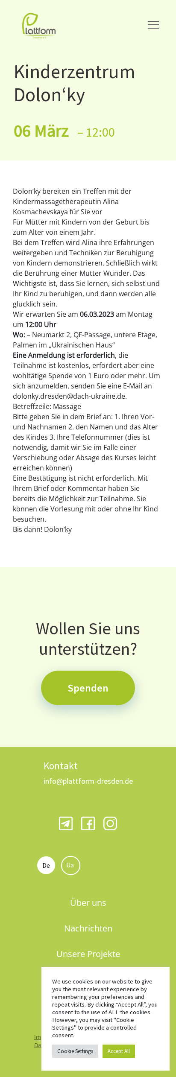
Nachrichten (88, 928)
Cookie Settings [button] (75, 1051)
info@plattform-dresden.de (88, 781)
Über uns (88, 902)
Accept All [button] (119, 1051)
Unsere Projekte (88, 954)
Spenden (88, 688)
